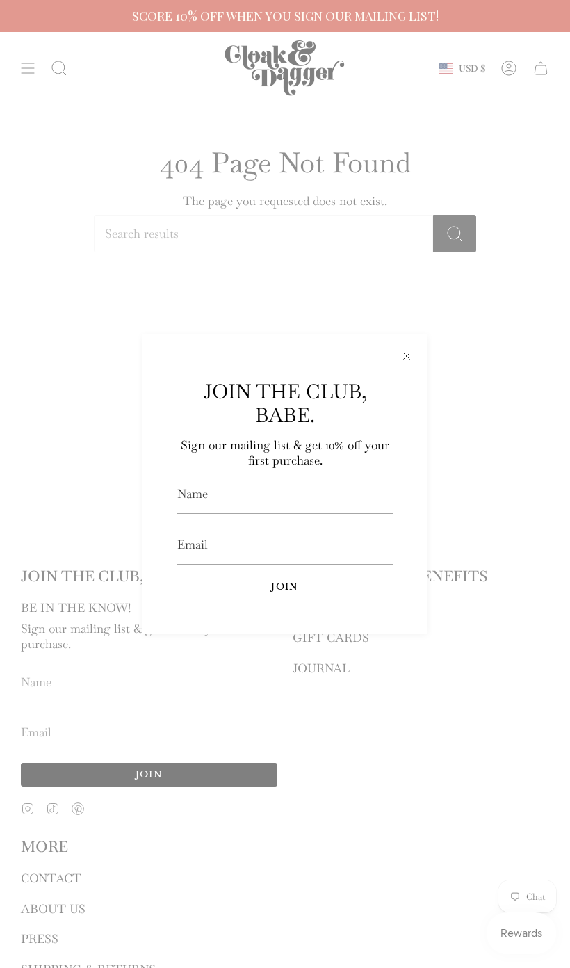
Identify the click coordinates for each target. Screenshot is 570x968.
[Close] (407, 355)
